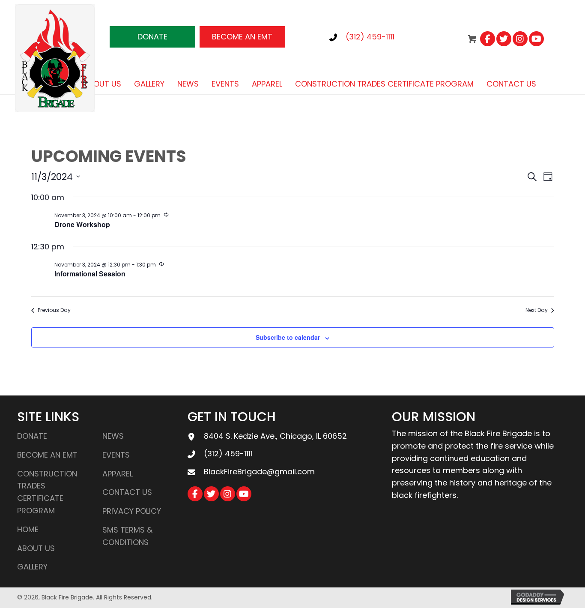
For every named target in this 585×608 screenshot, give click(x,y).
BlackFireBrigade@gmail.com (259, 471)
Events (116, 454)
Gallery (32, 566)
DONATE (32, 436)
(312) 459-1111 (370, 36)
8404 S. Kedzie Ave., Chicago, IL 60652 (275, 436)
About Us (36, 548)
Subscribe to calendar (288, 337)
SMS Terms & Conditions (127, 536)
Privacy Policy (131, 511)
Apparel (117, 473)
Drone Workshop (82, 224)
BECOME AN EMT (47, 454)
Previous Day (54, 310)
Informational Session (89, 274)
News (113, 436)
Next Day (536, 310)
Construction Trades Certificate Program (47, 492)
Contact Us (127, 492)
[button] (152, 36)
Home (28, 529)
